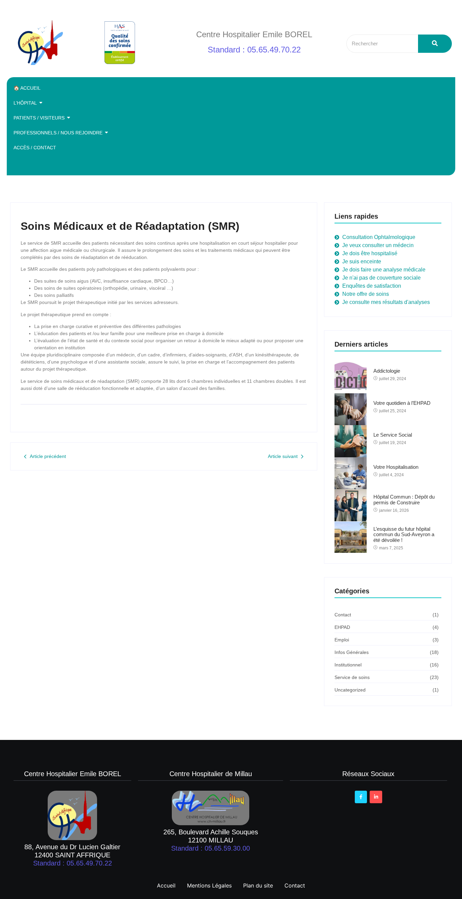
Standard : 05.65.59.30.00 (210, 848)
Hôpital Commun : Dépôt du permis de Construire (404, 499)
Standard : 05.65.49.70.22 (254, 49)
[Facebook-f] (361, 797)
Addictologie (386, 371)
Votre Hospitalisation (395, 467)
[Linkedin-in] (376, 797)
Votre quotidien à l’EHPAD (402, 403)
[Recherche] (435, 44)
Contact (294, 885)
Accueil (166, 885)
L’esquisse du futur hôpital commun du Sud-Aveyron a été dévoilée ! (403, 534)
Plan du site (258, 885)
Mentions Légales (209, 885)
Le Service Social (392, 435)
